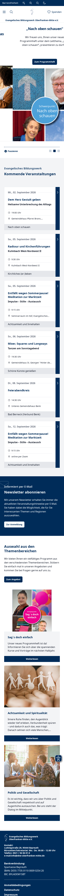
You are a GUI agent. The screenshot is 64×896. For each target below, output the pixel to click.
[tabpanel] (32, 110)
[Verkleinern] (37, 3)
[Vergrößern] (31, 3)
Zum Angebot (13, 635)
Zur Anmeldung (14, 580)
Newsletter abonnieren (25, 548)
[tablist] (54, 207)
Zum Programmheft (32, 61)
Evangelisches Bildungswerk (23, 224)
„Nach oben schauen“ (32, 28)
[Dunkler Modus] (44, 3)
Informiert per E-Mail (18, 542)
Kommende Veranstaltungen (30, 230)
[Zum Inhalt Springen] (24, 3)
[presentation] (50, 207)
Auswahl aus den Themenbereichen (20, 604)
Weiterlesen (32, 714)
